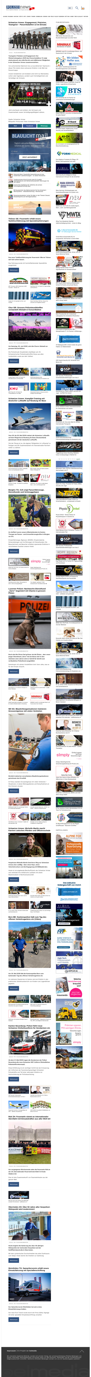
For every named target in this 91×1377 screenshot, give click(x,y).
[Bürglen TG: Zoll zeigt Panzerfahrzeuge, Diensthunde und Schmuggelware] (29, 511)
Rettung (67, 16)
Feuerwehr (61, 16)
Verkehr (45, 16)
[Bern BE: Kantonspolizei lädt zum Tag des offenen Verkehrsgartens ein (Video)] (29, 945)
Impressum (11, 1351)
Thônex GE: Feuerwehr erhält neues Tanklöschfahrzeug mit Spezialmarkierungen (28, 220)
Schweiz (5, 16)
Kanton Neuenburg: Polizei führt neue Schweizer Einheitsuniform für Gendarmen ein (29, 1027)
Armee (72, 16)
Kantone (16, 16)
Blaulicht (80, 16)
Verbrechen (39, 16)
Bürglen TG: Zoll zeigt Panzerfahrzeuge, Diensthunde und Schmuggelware (26, 491)
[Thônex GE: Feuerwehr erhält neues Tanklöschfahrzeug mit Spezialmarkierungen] (29, 237)
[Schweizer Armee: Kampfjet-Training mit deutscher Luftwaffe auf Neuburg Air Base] (29, 416)
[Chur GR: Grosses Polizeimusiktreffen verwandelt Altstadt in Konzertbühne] (29, 326)
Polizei (56, 16)
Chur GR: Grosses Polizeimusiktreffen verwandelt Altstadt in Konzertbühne (25, 309)
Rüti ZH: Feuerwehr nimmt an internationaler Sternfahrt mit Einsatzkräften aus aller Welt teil (29, 1118)
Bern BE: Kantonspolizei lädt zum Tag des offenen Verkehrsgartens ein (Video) (27, 918)
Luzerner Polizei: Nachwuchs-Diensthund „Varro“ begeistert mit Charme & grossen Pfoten (27, 591)
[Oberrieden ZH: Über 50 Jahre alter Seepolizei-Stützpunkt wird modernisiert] (29, 1226)
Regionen (10, 16)
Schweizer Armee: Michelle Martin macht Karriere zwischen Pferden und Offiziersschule (29, 829)
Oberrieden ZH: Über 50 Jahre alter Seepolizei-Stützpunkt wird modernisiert (29, 1208)
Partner (86, 16)
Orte (24, 16)
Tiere (75, 16)
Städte (21, 16)
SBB (49, 16)
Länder (28, 16)
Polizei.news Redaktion (20, 52)
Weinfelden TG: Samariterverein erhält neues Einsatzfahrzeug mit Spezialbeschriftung (28, 1269)
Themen (33, 16)
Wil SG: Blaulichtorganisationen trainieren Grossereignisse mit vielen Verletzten (27, 710)
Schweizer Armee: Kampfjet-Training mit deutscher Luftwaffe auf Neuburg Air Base (27, 399)
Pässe (52, 16)
